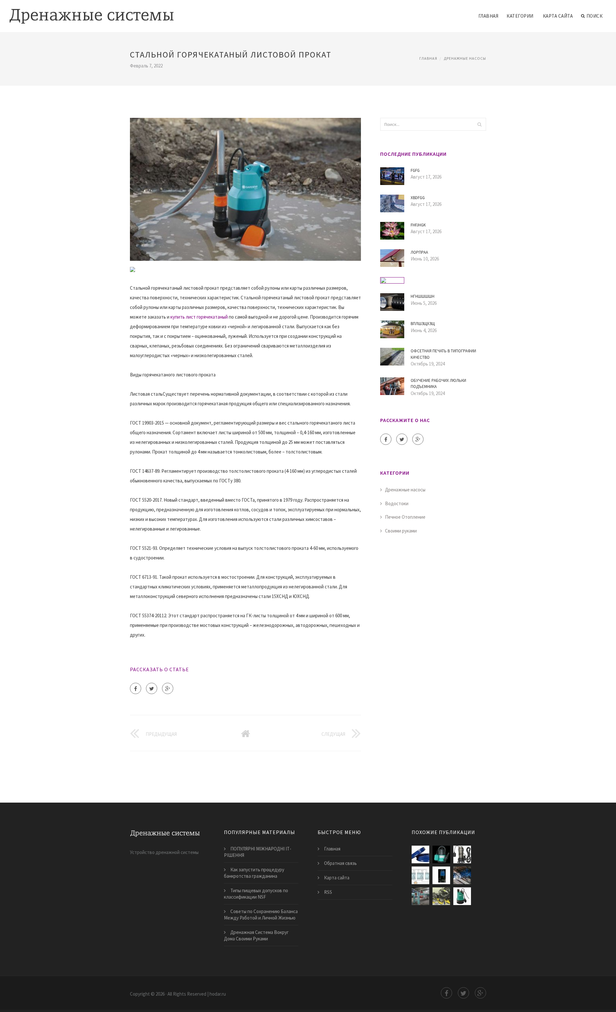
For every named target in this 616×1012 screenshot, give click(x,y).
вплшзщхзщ (423, 323)
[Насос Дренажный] (462, 854)
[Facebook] (135, 688)
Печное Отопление (405, 517)
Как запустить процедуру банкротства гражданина (254, 873)
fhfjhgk (418, 225)
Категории (520, 16)
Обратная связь (340, 863)
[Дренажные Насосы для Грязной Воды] (441, 875)
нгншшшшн (422, 296)
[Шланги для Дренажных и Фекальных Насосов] (420, 854)
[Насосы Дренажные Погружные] (441, 896)
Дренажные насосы (465, 58)
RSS (328, 892)
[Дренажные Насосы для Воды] (441, 854)
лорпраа (419, 252)
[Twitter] (151, 688)
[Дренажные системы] (92, 12)
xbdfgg (418, 197)
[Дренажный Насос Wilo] (462, 896)
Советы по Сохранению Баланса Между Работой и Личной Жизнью (261, 914)
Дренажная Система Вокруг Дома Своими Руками (256, 935)
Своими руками (401, 531)
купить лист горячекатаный (199, 317)
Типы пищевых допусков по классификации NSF (256, 893)
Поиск (594, 16)
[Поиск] (479, 124)
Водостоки (396, 503)
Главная (488, 16)
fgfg (415, 170)
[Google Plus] (167, 688)
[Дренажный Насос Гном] (462, 875)
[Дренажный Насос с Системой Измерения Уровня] (420, 875)
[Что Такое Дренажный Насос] (420, 896)
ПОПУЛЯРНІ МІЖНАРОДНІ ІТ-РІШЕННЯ (257, 852)
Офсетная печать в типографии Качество (443, 354)
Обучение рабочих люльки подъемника (438, 384)
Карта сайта (558, 16)
